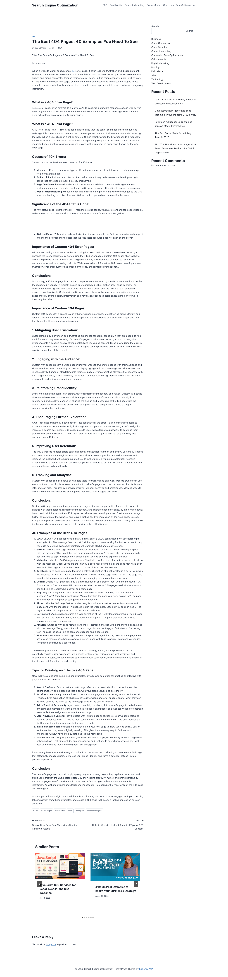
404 (73, 71)
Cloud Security (159, 47)
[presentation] (60, 866)
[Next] (136, 884)
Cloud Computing (160, 43)
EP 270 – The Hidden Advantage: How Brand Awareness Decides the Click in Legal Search (175, 148)
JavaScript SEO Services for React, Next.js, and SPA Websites (57, 888)
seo (70, 811)
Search (155, 26)
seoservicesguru (94, 811)
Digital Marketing (160, 63)
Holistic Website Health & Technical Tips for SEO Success (117, 824)
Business (156, 39)
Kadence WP (146, 969)
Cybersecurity (158, 59)
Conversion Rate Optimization (179, 5)
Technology (157, 79)
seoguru (80, 811)
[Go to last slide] (39, 884)
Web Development (161, 83)
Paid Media (116, 5)
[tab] (82, 917)
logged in (51, 944)
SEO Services (40, 48)
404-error (60, 811)
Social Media (153, 5)
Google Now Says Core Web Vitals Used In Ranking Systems (54, 824)
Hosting (155, 67)
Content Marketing (134, 5)
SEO (105, 5)
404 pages (46, 811)
